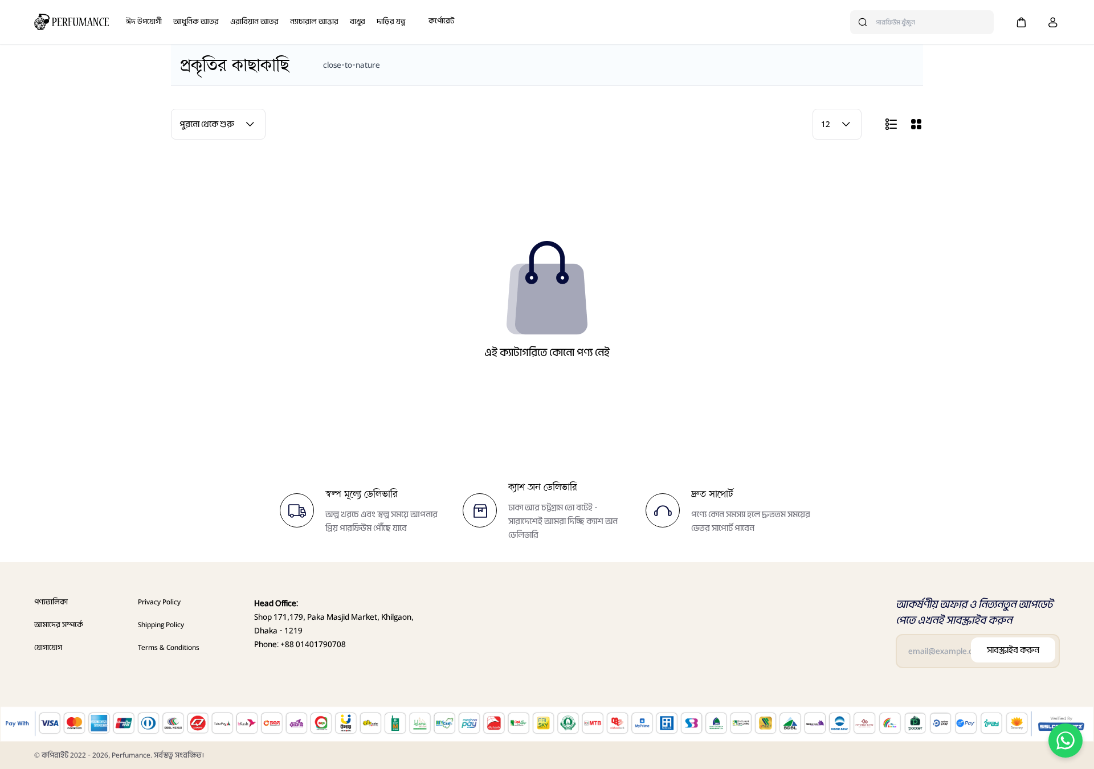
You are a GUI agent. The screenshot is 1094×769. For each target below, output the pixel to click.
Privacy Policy (159, 601)
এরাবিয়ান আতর (254, 21)
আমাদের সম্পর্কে (58, 624)
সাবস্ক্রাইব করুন (1013, 650)
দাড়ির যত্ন (391, 21)
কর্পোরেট (441, 20)
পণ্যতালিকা (51, 601)
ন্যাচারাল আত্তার (314, 21)
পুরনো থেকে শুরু (206, 124)
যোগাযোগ (48, 647)
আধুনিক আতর (196, 21)
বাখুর (357, 21)
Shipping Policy (161, 624)
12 (825, 124)
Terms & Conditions (168, 647)
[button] (1021, 22)
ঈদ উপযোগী (144, 21)
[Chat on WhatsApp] (1065, 740)
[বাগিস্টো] (71, 22)
